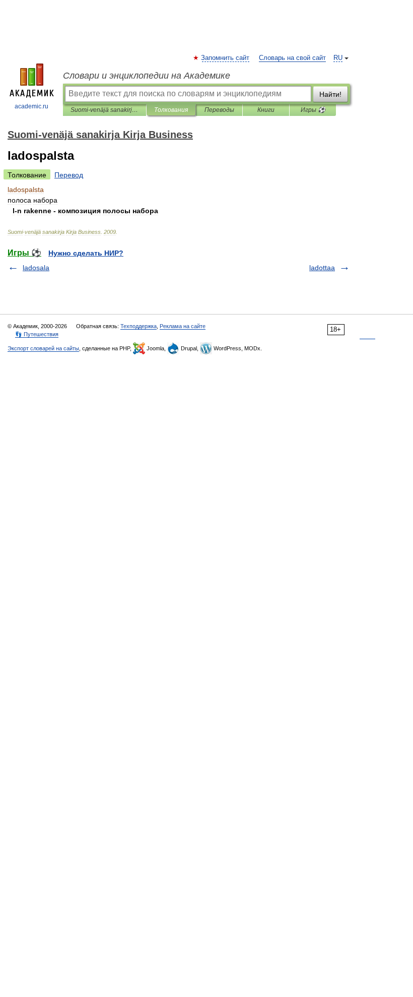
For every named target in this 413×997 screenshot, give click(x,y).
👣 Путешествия (36, 334)
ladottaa (322, 268)
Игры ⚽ (313, 109)
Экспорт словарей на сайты (43, 348)
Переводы (219, 109)
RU (337, 57)
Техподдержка (138, 326)
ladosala (36, 268)
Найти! (330, 94)
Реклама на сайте (182, 326)
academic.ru (31, 106)
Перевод (68, 175)
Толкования (171, 109)
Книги (265, 109)
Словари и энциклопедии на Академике (146, 76)
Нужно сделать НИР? (85, 253)
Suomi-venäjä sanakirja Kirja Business (105, 109)
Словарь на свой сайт (292, 57)
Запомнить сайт (225, 57)
